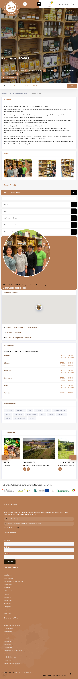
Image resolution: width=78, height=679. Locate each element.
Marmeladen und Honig (12, 225)
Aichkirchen (8, 575)
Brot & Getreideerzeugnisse (19, 93)
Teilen (73, 86)
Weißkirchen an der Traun (12, 663)
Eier (5, 211)
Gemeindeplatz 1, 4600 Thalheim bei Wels (27, 524)
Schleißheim (8, 641)
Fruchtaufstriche (59, 410)
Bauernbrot (20, 410)
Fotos (26, 85)
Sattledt (6, 638)
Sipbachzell (7, 644)
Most (42, 414)
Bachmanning (8, 578)
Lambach (7, 610)
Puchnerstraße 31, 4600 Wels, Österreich (36, 465)
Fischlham (7, 597)
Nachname (8, 547)
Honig (8, 414)
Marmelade (18, 414)
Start (5, 85)
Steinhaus (7, 654)
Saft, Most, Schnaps (10, 218)
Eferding (6, 594)
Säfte (8, 418)
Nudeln (6, 204)
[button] (71, 168)
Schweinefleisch (20, 418)
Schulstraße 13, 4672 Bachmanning (25, 327)
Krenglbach (7, 607)
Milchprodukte (9, 232)
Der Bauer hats (9, 672)
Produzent (16, 85)
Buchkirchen (8, 585)
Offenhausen (8, 628)
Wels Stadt (7, 660)
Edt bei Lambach (9, 591)
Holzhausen (7, 604)
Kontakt (64, 675)
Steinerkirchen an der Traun (13, 651)
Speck (32, 418)
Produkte (36, 85)
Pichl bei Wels (8, 635)
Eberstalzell (7, 588)
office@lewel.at (18, 519)
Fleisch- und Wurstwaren (12, 192)
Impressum (56, 675)
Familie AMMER (29, 462)
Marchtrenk (7, 613)
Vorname (7, 540)
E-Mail (6, 554)
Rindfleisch (61, 414)
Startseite (4, 93)
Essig (47, 410)
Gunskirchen (8, 600)
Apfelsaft (9, 410)
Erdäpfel (38, 410)
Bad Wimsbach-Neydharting (13, 581)
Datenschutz (47, 675)
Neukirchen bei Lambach (12, 625)
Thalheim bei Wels (10, 657)
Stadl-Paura (8, 648)
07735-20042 (18, 333)
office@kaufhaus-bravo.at (22, 338)
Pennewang (8, 632)
